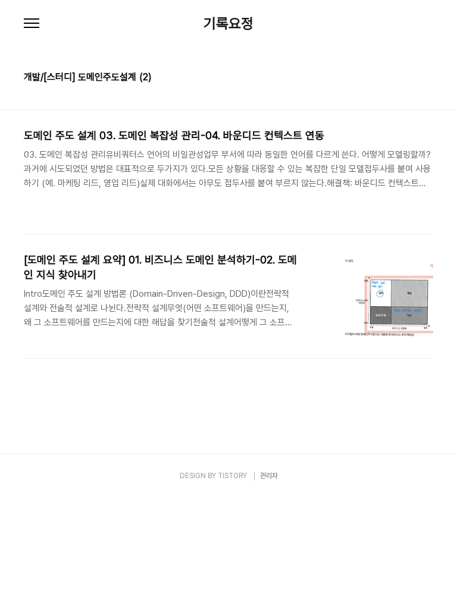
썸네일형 (409, 78)
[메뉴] (31, 24)
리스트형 (426, 78)
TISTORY (232, 476)
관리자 (269, 476)
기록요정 (228, 24)
